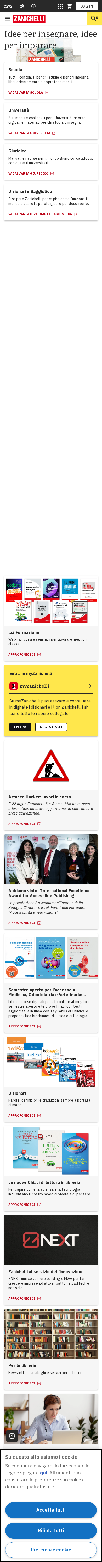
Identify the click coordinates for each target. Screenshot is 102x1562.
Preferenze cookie (51, 1550)
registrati (51, 727)
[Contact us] (33, 6)
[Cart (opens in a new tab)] (69, 6)
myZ (8, 6)
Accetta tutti (51, 1510)
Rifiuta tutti (51, 1530)
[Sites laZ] (60, 6)
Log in (87, 6)
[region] (51, 1505)
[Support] (22, 6)
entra (20, 727)
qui (43, 1473)
